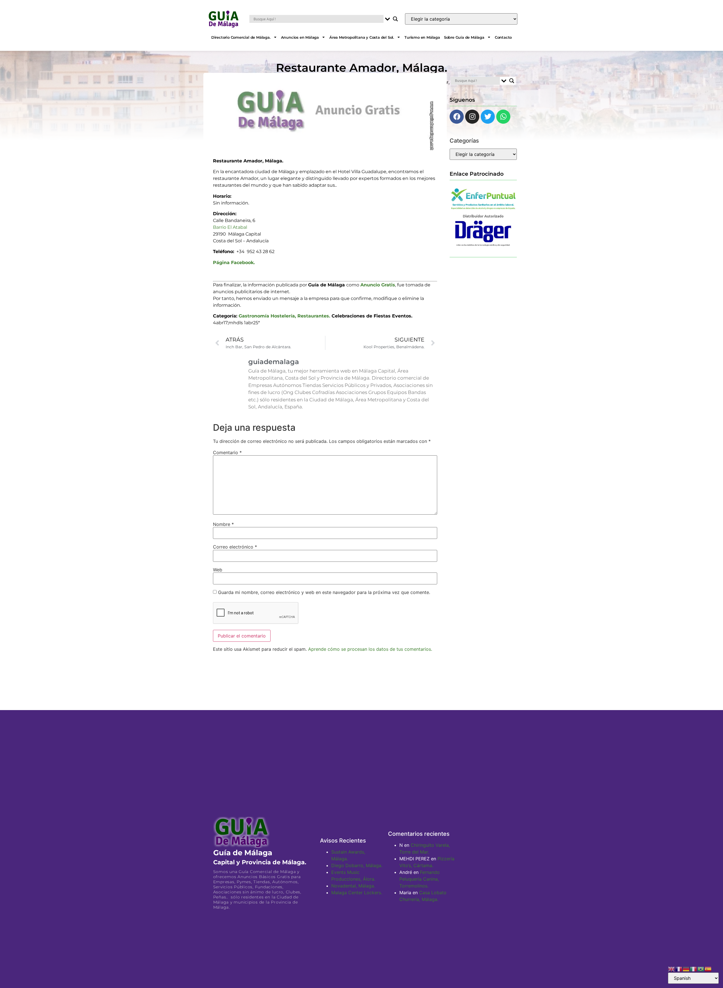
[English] (671, 968)
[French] (679, 968)
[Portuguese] (701, 968)
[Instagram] (472, 117)
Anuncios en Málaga (300, 37)
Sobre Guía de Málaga (464, 37)
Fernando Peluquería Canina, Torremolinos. (419, 879)
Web (217, 569)
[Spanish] (708, 968)
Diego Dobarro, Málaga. (356, 865)
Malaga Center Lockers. (356, 892)
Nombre (223, 524)
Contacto (503, 37)
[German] (686, 968)
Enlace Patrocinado (477, 173)
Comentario (227, 452)
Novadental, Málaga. (353, 886)
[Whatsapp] (503, 117)
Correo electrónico (235, 547)
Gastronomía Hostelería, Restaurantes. (284, 316)
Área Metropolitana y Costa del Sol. (361, 37)
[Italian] (693, 968)
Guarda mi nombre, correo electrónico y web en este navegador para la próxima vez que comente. (324, 592)
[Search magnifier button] (395, 19)
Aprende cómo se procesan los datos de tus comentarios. (370, 649)
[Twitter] (488, 117)
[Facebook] (457, 117)
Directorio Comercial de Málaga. (241, 37)
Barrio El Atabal (230, 227)
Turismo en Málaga (422, 37)
